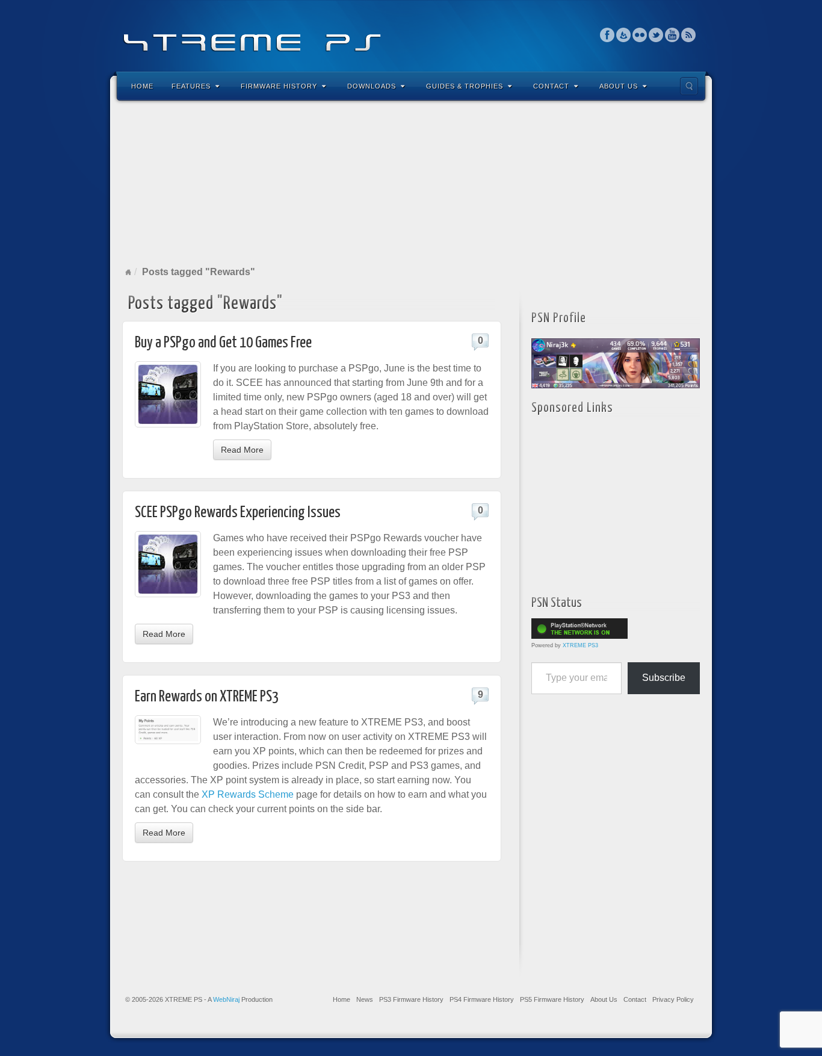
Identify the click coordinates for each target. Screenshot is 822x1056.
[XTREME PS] (411, 34)
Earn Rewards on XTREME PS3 (207, 696)
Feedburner (623, 35)
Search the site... (689, 86)
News (364, 999)
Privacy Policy (673, 999)
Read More (242, 450)
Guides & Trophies (464, 86)
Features (191, 86)
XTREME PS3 (580, 645)
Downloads (371, 86)
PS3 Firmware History (411, 999)
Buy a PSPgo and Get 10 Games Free (223, 342)
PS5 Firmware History (552, 999)
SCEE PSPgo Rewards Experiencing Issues (238, 512)
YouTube (672, 35)
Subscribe (663, 677)
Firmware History (279, 86)
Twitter (656, 35)
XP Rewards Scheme (248, 794)
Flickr (639, 35)
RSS (688, 35)
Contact (551, 86)
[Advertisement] (411, 183)
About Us (618, 86)
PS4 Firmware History (482, 999)
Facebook (607, 35)
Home (142, 86)
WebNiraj (226, 999)
